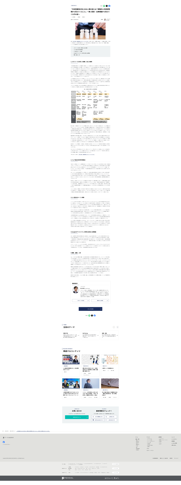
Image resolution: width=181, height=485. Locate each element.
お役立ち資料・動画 (149, 445)
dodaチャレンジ (94, 468)
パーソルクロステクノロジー (97, 463)
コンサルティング (149, 438)
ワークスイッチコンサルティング (84, 472)
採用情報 (173, 441)
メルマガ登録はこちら (99, 416)
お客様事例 (148, 443)
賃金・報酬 (112, 370)
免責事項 (171, 458)
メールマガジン (174, 439)
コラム (148, 448)
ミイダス (89, 468)
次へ (117, 327)
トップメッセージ (161, 438)
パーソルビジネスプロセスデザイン (88, 463)
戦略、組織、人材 (77, 54)
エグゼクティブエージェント (81, 468)
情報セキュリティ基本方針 (164, 458)
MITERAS (96, 472)
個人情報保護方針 (155, 458)
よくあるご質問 (174, 443)
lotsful (76, 469)
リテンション (90, 397)
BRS (86, 468)
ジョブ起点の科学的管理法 (78, 49)
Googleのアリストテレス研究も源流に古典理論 (82, 53)
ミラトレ (83, 469)
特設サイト (137, 443)
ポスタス (99, 472)
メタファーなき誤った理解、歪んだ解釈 (80, 47)
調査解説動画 (138, 448)
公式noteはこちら (112, 420)
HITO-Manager (91, 472)
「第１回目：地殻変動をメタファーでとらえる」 (86, 154)
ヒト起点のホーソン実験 (78, 51)
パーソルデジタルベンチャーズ (72, 464)
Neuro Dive (86, 469)
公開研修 (148, 446)
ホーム (137, 437)
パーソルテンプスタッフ (79, 463)
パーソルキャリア (104, 463)
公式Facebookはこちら (99, 420)
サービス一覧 (149, 442)
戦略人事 (65, 371)
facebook (4, 442)
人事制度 (85, 397)
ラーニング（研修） (149, 439)
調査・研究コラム (74, 5)
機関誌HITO (137, 444)
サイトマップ (176, 458)
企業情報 (160, 437)
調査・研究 (137, 439)
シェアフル (79, 469)
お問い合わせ (174, 445)
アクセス (160, 442)
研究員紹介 (137, 449)
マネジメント (115, 397)
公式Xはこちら (111, 416)
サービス (148, 437)
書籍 (136, 447)
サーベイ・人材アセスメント (151, 441)
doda (75, 468)
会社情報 (160, 441)
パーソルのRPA (77, 472)
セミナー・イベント (150, 450)
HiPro (90, 469)
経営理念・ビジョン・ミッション (163, 439)
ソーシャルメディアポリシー (6, 444)
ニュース (173, 437)
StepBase (108, 472)
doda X (98, 468)
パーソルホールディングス (71, 463)
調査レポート (138, 440)
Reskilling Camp (103, 472)
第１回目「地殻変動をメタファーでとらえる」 (81, 41)
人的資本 (85, 373)
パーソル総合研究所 (80, 464)
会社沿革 (160, 443)
